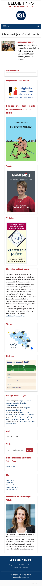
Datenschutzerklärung (21, 567)
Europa (31, 42)
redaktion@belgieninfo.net (15, 316)
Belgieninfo (20, 560)
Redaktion (22, 565)
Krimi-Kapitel (10, 467)
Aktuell (20, 42)
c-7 (38, 583)
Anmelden (9, 482)
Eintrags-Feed (11, 485)
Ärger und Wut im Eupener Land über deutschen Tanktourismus (18, 403)
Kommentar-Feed (12, 487)
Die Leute (26, 42)
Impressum (13, 565)
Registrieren (10, 480)
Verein (30, 565)
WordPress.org (11, 489)
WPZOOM (25, 577)
